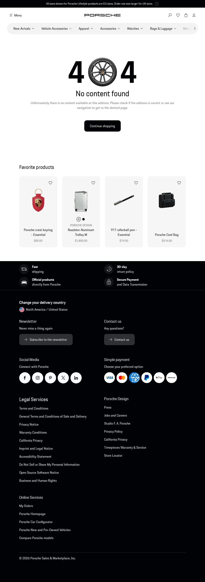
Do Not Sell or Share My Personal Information (49, 464)
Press (107, 407)
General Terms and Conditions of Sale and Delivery (52, 416)
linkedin (81, 377)
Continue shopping (102, 126)
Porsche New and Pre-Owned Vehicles (44, 529)
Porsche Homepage (32, 513)
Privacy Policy (113, 431)
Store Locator (113, 455)
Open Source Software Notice (39, 472)
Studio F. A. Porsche (117, 423)
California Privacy (30, 440)
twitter (68, 377)
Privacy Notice (29, 424)
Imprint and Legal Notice (36, 448)
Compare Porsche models (36, 537)
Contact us (122, 339)
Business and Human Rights (38, 480)
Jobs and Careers (115, 415)
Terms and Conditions (33, 408)
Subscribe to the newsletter (48, 339)
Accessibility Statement (35, 456)
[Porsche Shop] (102, 15)
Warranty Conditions (33, 432)
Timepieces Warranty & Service (125, 447)
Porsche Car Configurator (36, 521)
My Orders (26, 505)
